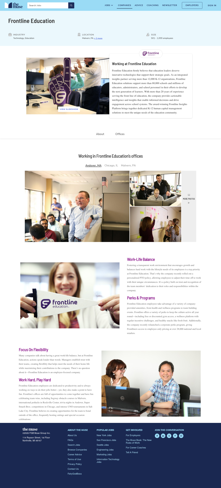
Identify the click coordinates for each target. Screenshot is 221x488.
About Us (72, 435)
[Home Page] (13, 5)
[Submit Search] (71, 5)
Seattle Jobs (103, 444)
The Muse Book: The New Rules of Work (139, 441)
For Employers (133, 435)
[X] (169, 436)
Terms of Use (74, 459)
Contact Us (73, 468)
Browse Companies (77, 449)
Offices (119, 134)
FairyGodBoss (75, 473)
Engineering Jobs (105, 449)
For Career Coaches (136, 447)
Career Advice (75, 454)
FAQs (70, 439)
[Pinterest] (175, 436)
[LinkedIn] (163, 436)
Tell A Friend (132, 452)
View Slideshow (69, 109)
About (100, 134)
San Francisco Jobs (106, 439)
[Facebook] (157, 436)
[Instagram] (181, 436)
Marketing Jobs (104, 454)
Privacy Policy (75, 463)
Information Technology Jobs (108, 460)
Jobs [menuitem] (107, 5)
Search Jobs (74, 444)
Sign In (212, 5)
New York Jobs (104, 435)
